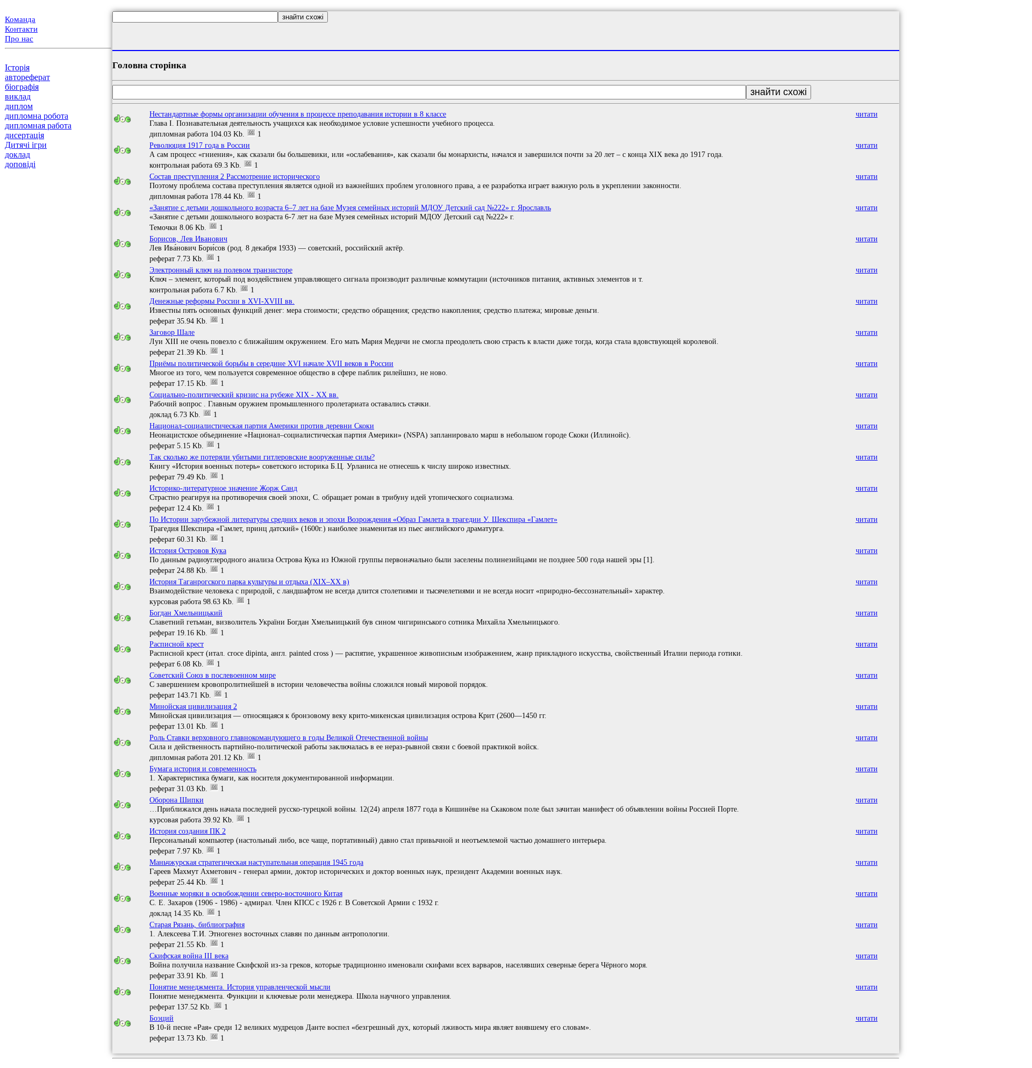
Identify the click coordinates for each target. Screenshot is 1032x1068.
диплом (19, 106)
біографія (22, 86)
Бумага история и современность (202, 768)
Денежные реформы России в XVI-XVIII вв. (222, 301)
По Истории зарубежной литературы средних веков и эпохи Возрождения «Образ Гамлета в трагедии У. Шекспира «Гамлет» (353, 519)
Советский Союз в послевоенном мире (212, 675)
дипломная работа (38, 125)
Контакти (21, 29)
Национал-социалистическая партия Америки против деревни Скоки (261, 425)
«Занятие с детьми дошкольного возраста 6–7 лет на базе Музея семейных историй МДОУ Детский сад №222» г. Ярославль (350, 207)
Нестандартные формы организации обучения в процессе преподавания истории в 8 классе (297, 114)
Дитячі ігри (26, 144)
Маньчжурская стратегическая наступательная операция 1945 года (256, 862)
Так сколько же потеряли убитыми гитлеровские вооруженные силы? (262, 457)
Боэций (161, 1018)
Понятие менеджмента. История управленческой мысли (240, 987)
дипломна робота (36, 115)
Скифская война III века (188, 955)
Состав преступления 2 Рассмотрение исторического (234, 176)
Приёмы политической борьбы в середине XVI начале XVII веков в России (271, 363)
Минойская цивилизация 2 (193, 706)
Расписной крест (176, 644)
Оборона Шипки (176, 799)
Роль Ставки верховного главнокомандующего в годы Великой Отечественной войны (288, 737)
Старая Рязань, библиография (197, 924)
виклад (18, 96)
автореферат (27, 77)
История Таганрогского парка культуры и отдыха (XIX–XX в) (249, 581)
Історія (17, 67)
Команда (20, 19)
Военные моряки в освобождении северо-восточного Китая (245, 893)
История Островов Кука (187, 550)
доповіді (20, 164)
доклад (17, 154)
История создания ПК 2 (187, 831)
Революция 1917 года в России (199, 145)
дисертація (24, 135)
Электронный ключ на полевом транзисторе (220, 270)
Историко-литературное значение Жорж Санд (223, 488)
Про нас (19, 38)
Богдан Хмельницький (186, 612)
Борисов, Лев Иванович (188, 238)
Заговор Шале (172, 332)
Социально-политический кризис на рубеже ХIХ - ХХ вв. (244, 394)
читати (867, 114)
